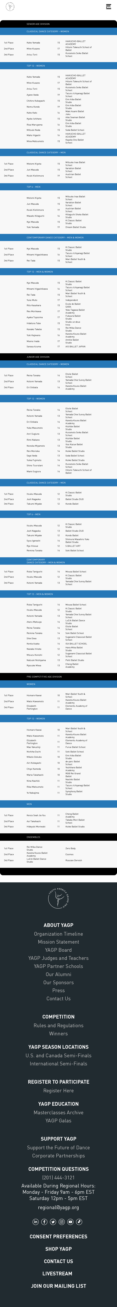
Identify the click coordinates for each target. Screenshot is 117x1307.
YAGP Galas (58, 1120)
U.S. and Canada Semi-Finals (58, 1055)
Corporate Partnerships (58, 1155)
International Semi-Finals (58, 1063)
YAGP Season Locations (58, 1047)
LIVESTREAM (57, 1273)
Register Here (58, 1090)
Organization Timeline (58, 934)
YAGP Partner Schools (58, 966)
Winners (58, 1033)
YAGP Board (58, 950)
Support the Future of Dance (58, 1147)
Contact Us (58, 998)
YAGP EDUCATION (58, 1104)
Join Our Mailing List (58, 1286)
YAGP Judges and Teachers (58, 958)
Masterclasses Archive (59, 1112)
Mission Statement (58, 942)
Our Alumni (58, 974)
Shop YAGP (58, 1249)
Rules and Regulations (58, 1025)
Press (58, 990)
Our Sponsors (58, 982)
